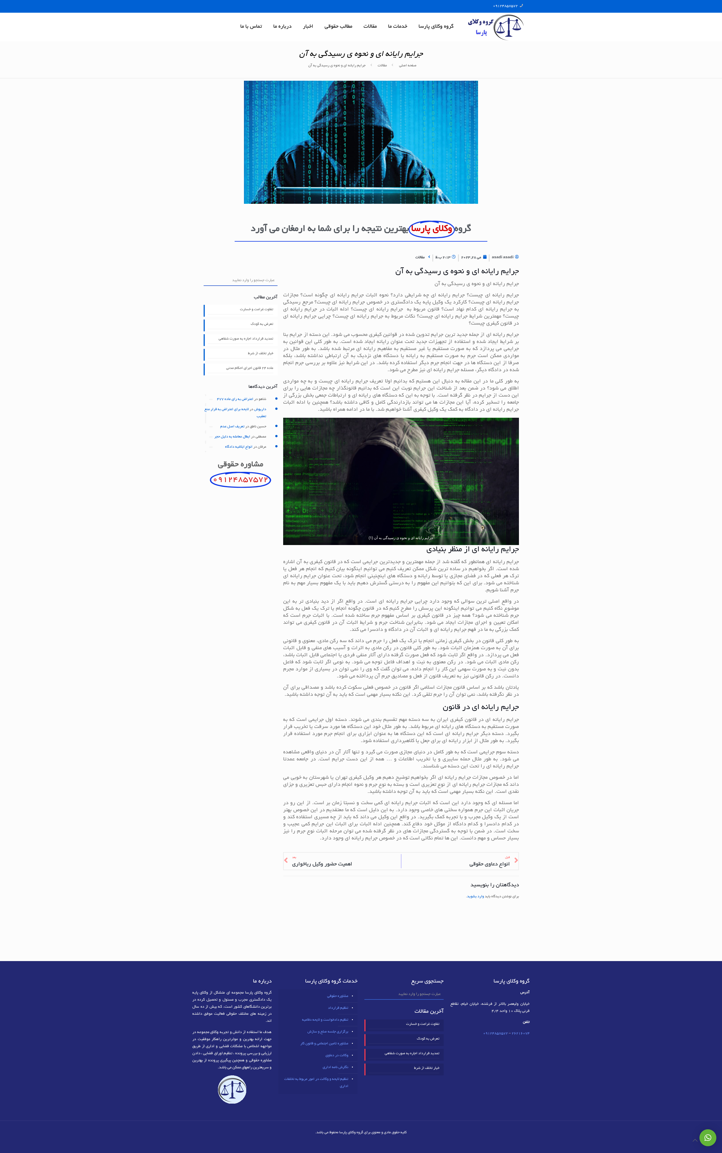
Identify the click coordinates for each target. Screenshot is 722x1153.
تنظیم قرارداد (338, 1008)
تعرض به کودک (262, 324)
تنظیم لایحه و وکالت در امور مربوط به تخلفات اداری (316, 1082)
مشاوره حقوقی (337, 996)
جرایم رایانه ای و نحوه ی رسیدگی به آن (337, 66)
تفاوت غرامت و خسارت (256, 310)
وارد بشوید (475, 897)
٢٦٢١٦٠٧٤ (521, 1034)
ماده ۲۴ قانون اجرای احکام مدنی (249, 368)
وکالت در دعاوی (336, 1056)
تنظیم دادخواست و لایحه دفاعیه (325, 1020)
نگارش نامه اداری (335, 1067)
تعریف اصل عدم (232, 427)
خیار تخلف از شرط (260, 354)
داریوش (260, 410)
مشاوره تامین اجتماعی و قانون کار (324, 1044)
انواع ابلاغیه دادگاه (238, 447)
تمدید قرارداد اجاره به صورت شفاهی (246, 339)
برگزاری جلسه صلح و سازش (327, 1032)
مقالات (382, 66)
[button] (707, 1137)
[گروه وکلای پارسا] (496, 27)
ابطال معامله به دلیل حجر (232, 437)
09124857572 (505, 6)
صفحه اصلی (408, 66)
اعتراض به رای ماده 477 (235, 399)
